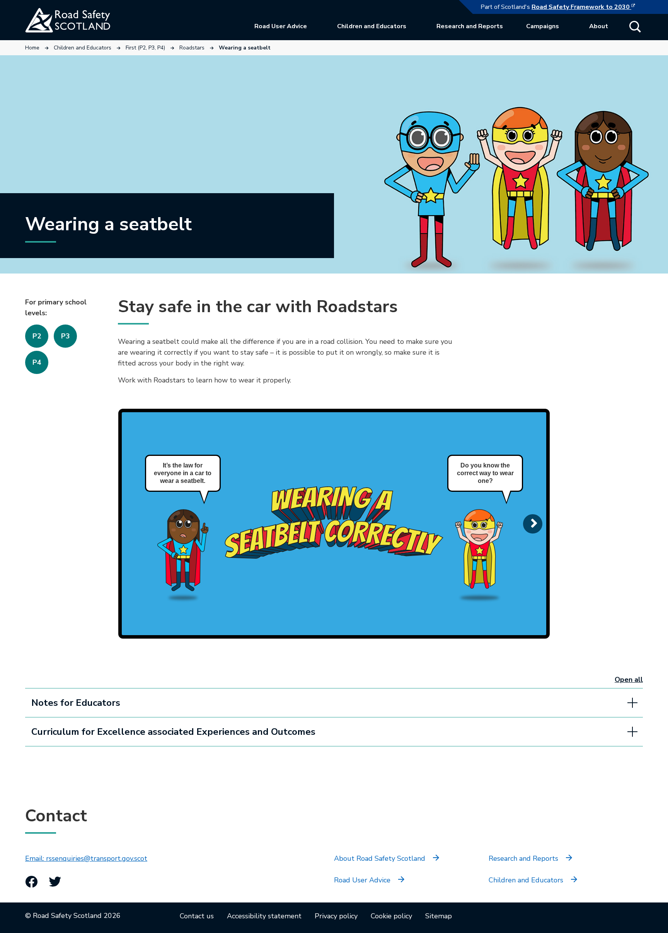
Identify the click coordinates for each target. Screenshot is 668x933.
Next (532, 524)
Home (32, 47)
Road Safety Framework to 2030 (587, 7)
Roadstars (191, 47)
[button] (635, 26)
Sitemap (438, 916)
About (598, 26)
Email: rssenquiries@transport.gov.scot (86, 858)
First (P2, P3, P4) (145, 47)
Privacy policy (336, 916)
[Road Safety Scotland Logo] (83, 20)
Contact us (197, 916)
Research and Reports (469, 26)
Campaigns (542, 26)
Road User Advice (280, 26)
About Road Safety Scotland (379, 858)
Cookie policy (391, 916)
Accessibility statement (264, 916)
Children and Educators (371, 26)
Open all (629, 679)
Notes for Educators (75, 703)
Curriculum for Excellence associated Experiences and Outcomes (173, 732)
